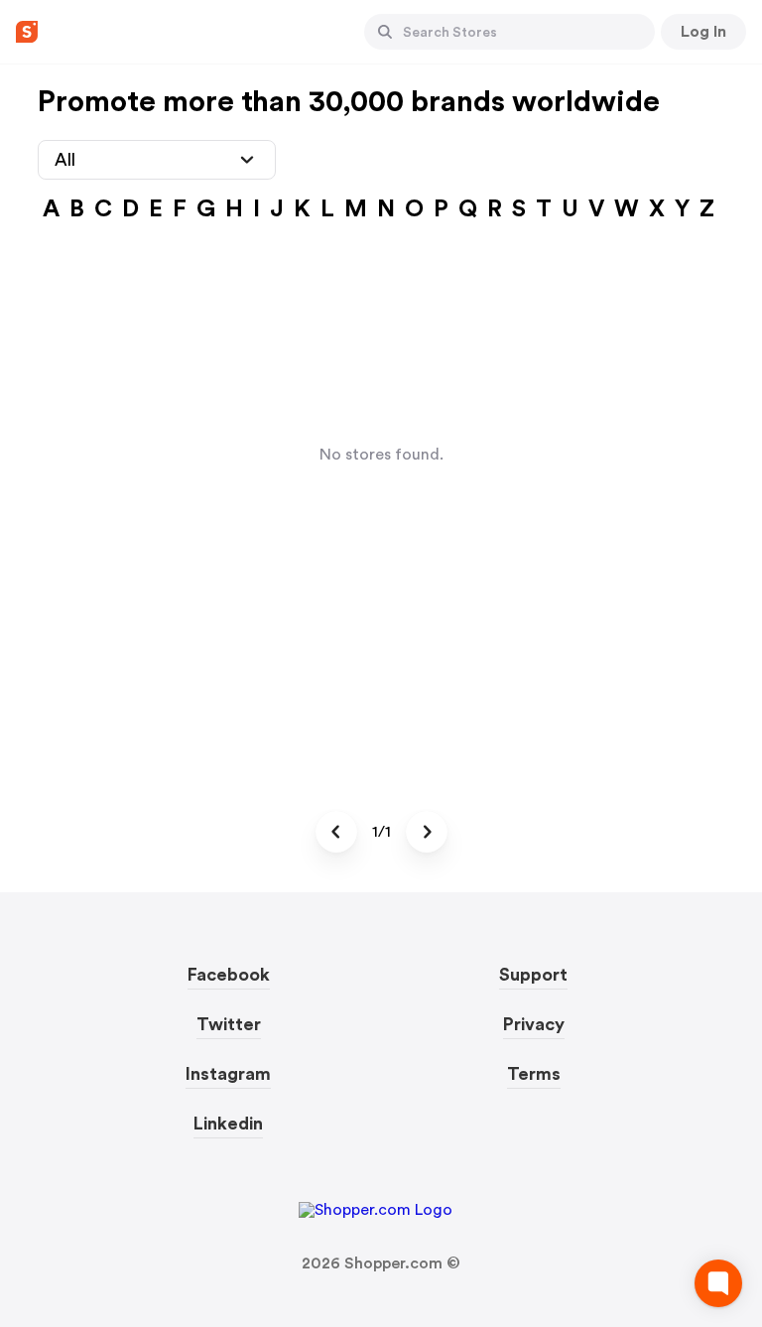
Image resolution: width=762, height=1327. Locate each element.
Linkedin (228, 1123)
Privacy (534, 1024)
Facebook (229, 975)
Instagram (228, 1074)
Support (533, 975)
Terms (534, 1074)
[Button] (385, 32)
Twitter (228, 1024)
